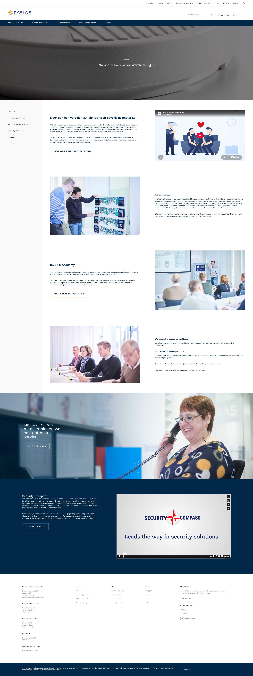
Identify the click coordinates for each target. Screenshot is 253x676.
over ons (149, 3)
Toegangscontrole (87, 23)
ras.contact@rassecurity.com (33, 597)
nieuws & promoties (164, 3)
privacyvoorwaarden (203, 593)
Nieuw (109, 23)
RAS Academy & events (184, 3)
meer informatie (35, 527)
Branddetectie (63, 23)
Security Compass (203, 3)
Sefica (216, 3)
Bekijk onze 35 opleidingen (69, 294)
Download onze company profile (73, 151)
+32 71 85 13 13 (27, 612)
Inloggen (225, 15)
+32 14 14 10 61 (28, 627)
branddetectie (116, 599)
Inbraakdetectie (39, 23)
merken (226, 3)
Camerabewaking (15, 23)
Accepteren (186, 669)
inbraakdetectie (116, 595)
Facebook (183, 610)
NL (234, 15)
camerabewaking (117, 591)
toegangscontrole (117, 603)
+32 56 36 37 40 (28, 595)
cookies (52, 670)
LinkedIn (183, 614)
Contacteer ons (36, 446)
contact (236, 3)
